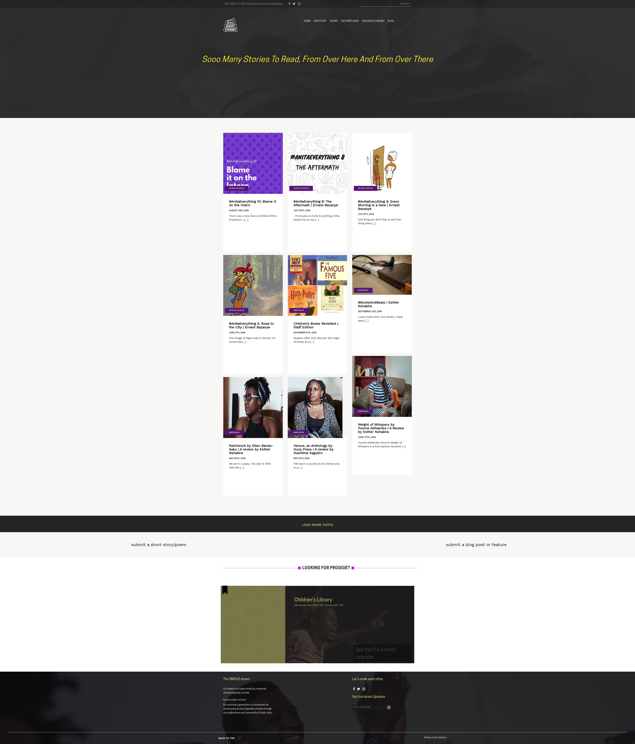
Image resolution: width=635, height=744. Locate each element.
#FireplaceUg (236, 188)
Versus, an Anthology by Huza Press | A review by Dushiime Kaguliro (314, 449)
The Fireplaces (350, 21)
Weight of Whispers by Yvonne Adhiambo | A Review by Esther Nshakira (381, 428)
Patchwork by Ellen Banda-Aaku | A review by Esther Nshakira (251, 449)
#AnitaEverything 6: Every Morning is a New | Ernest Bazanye (379, 205)
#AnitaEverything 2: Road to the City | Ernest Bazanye (251, 325)
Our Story (320, 21)
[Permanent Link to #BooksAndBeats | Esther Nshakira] (382, 275)
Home (307, 21)
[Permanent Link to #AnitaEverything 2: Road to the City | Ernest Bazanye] (253, 285)
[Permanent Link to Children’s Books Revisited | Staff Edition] (317, 285)
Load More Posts (317, 525)
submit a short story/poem (158, 544)
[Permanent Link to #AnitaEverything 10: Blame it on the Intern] (253, 163)
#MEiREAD (299, 310)
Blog (391, 21)
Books (334, 21)
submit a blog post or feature (476, 544)
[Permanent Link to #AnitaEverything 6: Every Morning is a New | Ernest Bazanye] (382, 163)
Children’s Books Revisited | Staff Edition (316, 325)
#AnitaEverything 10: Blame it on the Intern (252, 203)
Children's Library (313, 600)
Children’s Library (373, 21)
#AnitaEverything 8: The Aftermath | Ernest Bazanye (316, 203)
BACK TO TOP (226, 738)
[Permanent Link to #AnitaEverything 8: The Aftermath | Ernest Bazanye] (317, 163)
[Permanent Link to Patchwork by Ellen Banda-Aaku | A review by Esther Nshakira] (253, 407)
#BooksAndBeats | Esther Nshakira (378, 304)
